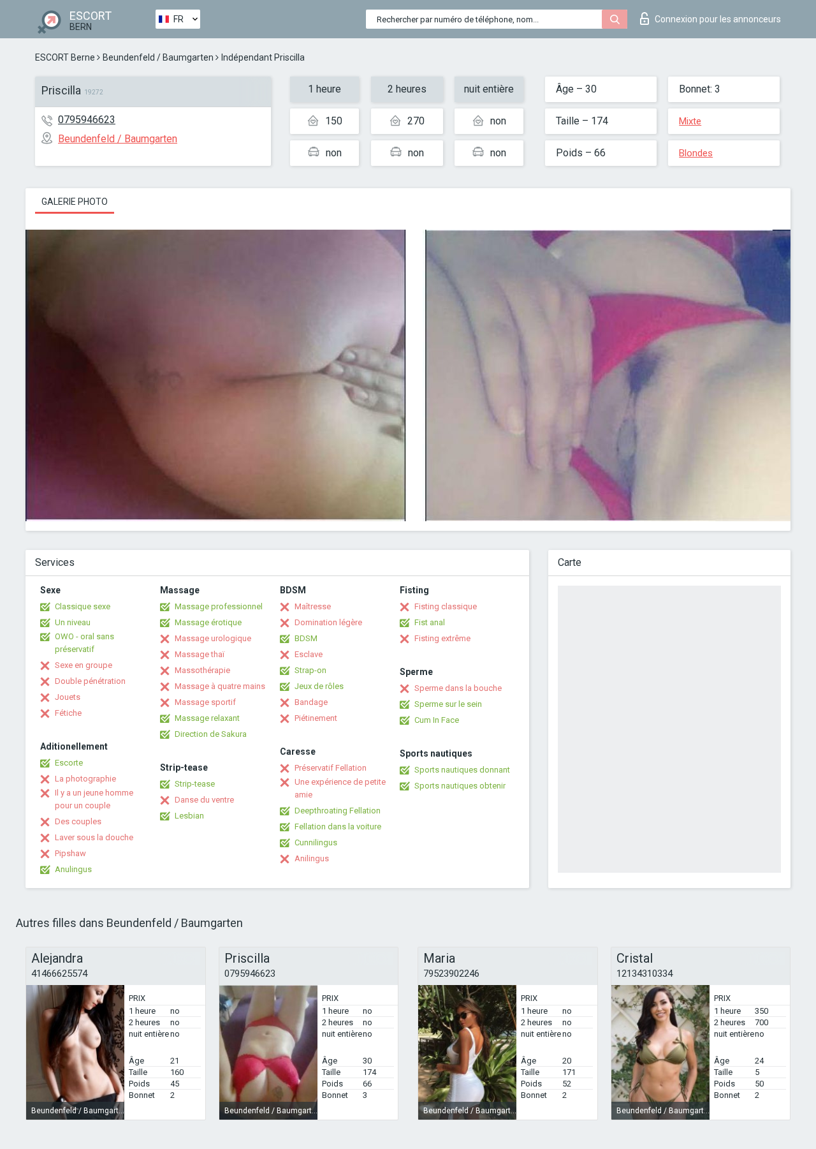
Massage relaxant (207, 718)
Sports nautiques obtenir (460, 785)
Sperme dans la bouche (458, 688)
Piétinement (316, 718)
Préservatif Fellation (331, 768)
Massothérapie (202, 670)
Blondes (696, 153)
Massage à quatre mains (220, 686)
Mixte (690, 121)
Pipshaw (70, 853)
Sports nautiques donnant (462, 770)
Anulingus (73, 869)
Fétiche (68, 713)
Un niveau (73, 622)
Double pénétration (90, 681)
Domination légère (328, 622)
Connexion (718, 19)
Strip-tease (195, 784)
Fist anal (429, 622)
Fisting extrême (442, 638)
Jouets (67, 697)
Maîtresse (313, 606)
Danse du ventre (204, 799)
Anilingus (312, 858)
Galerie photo (74, 201)
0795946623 (86, 120)
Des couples (78, 821)
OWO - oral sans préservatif (84, 643)
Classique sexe (82, 606)
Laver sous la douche (94, 837)
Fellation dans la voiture (338, 826)
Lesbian (189, 815)
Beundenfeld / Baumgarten (158, 57)
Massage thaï (199, 654)
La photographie (85, 778)
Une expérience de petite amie (340, 788)
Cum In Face (436, 720)
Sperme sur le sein (448, 704)
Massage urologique (213, 638)
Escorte (69, 762)
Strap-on (310, 670)
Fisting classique (445, 606)
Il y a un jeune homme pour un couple (94, 799)
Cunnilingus (316, 842)
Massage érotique (208, 622)
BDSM (306, 638)
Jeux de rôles (319, 686)
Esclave (309, 654)
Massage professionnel (219, 606)
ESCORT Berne (65, 57)
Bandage (311, 702)
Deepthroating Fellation (338, 810)
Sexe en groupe (83, 665)
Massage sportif (205, 702)
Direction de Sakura (211, 734)
